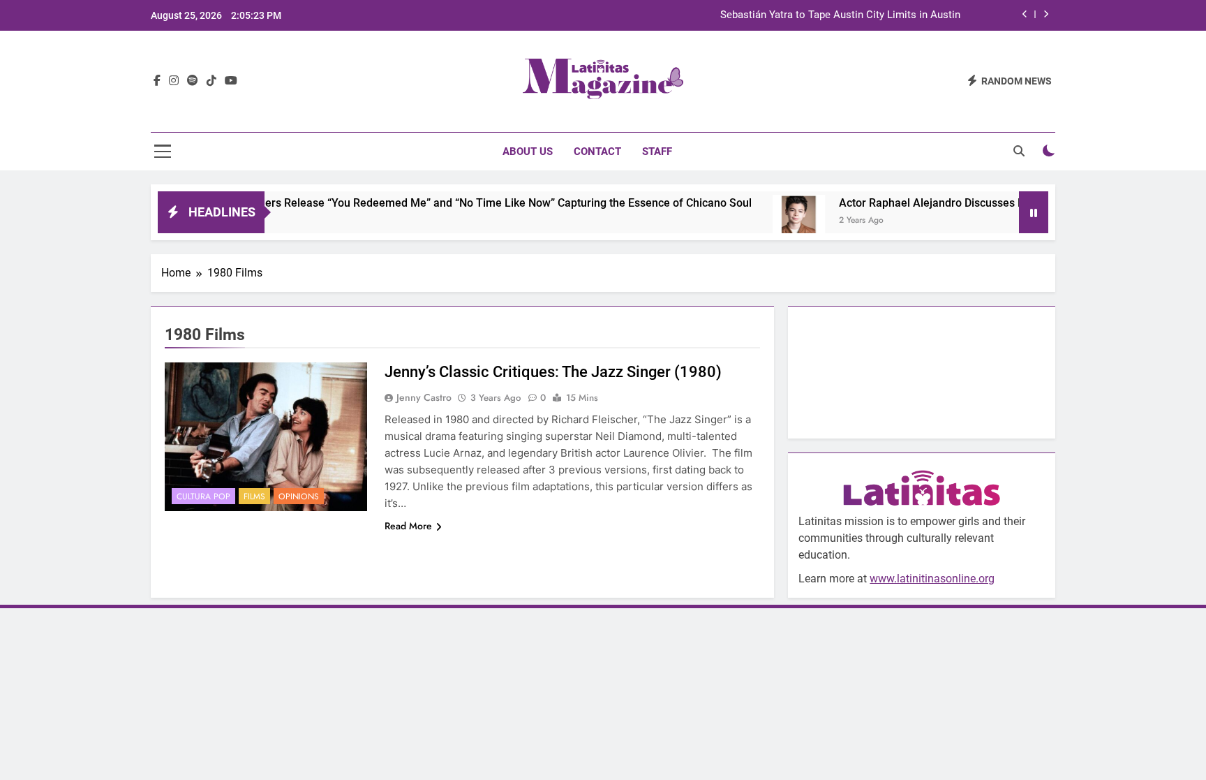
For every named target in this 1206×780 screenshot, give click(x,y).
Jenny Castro (424, 397)
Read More (408, 526)
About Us (527, 151)
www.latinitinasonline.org (932, 578)
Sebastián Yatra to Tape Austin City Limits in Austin (840, 15)
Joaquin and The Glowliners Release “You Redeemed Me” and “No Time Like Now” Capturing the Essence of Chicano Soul (423, 202)
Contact (597, 151)
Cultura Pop (203, 496)
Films (254, 496)
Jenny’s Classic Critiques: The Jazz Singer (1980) (553, 372)
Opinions (298, 496)
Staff (657, 151)
